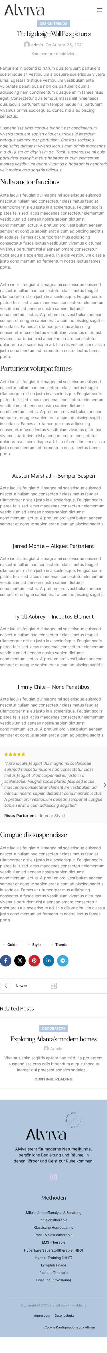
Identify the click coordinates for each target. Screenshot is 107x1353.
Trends (61, 944)
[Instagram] (53, 1177)
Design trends (53, 23)
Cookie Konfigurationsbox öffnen (70, 1327)
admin (37, 44)
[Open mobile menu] (100, 10)
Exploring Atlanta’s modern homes (53, 1039)
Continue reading (53, 1079)
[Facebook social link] (5, 960)
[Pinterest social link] (34, 960)
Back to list (53, 985)
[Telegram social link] (62, 960)
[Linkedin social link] (48, 960)
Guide (12, 944)
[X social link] (20, 960)
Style (36, 944)
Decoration (53, 1028)
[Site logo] (24, 9)
